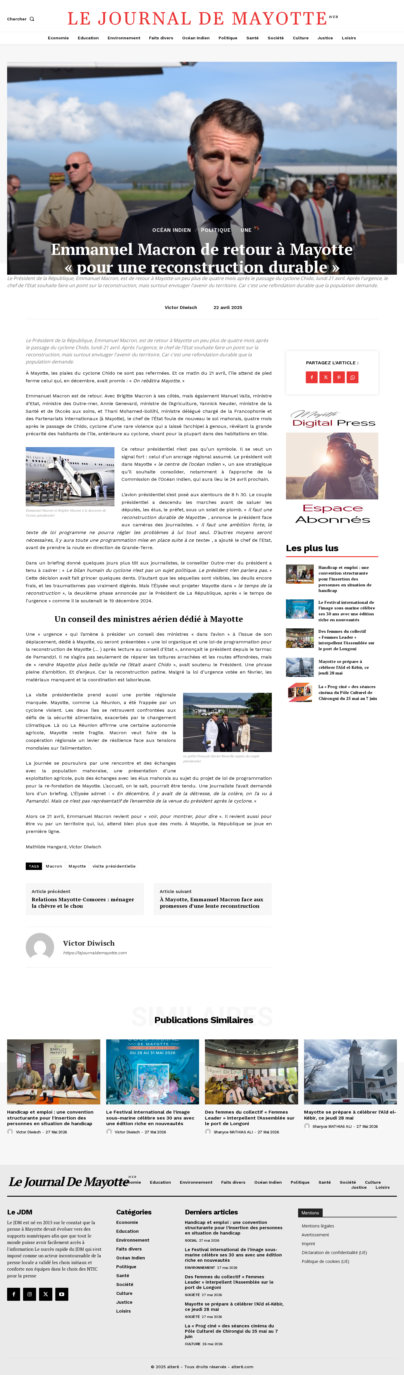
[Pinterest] (339, 377)
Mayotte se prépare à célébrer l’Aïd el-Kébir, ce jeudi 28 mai (344, 667)
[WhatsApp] (352, 377)
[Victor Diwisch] (40, 947)
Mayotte (77, 866)
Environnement (200, 1268)
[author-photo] (11, 1132)
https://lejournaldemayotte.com (95, 952)
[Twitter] (325, 377)
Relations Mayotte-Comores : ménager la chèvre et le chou (83, 902)
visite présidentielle (114, 866)
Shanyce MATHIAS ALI (233, 1132)
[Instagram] (29, 1294)
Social (191, 1240)
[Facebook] (312, 377)
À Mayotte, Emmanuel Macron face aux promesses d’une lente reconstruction (211, 902)
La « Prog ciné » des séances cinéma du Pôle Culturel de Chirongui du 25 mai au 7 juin (348, 692)
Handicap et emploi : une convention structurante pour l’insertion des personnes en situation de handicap (345, 578)
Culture (193, 1344)
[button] (22, 19)
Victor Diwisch (181, 307)
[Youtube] (61, 1294)
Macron (54, 866)
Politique (216, 230)
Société (192, 1295)
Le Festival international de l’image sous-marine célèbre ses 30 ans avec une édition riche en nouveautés (347, 610)
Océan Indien (171, 230)
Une (246, 230)
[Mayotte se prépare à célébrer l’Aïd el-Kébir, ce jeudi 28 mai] (299, 667)
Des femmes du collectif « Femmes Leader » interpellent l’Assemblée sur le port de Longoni (346, 639)
